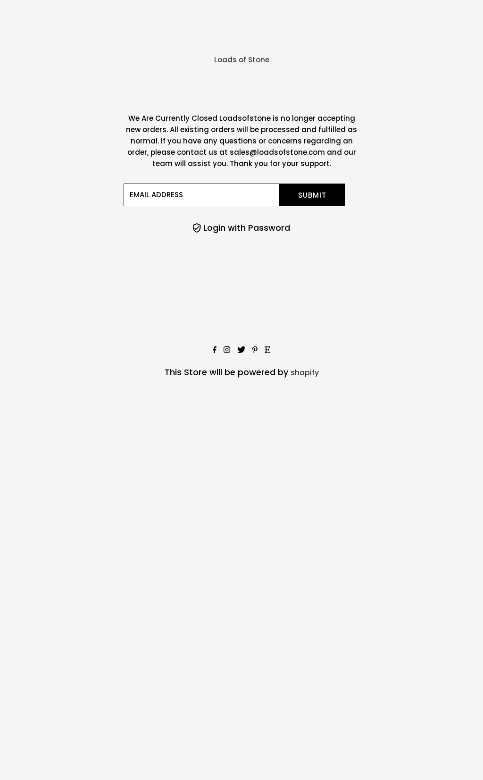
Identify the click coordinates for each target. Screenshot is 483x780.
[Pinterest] (255, 350)
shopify (305, 372)
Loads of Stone (241, 60)
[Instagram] (227, 350)
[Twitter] (241, 350)
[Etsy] (267, 350)
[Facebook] (215, 350)
